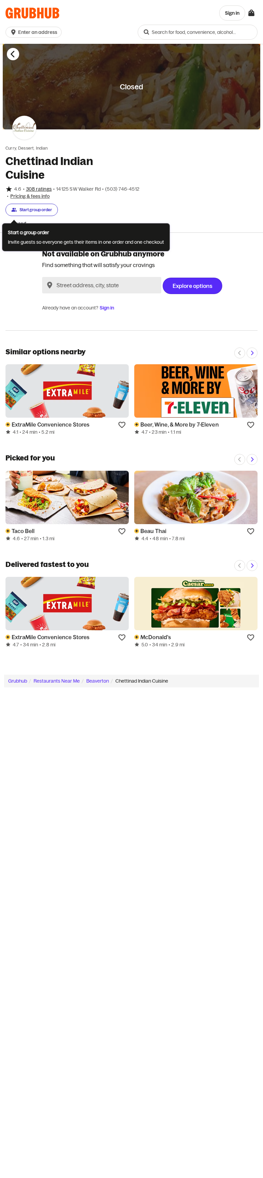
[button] (34, 32)
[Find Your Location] (49, 285)
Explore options (192, 285)
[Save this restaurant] (122, 424)
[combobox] (198, 32)
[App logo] (32, 13)
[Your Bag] (251, 13)
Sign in (107, 308)
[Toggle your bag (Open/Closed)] (251, 13)
